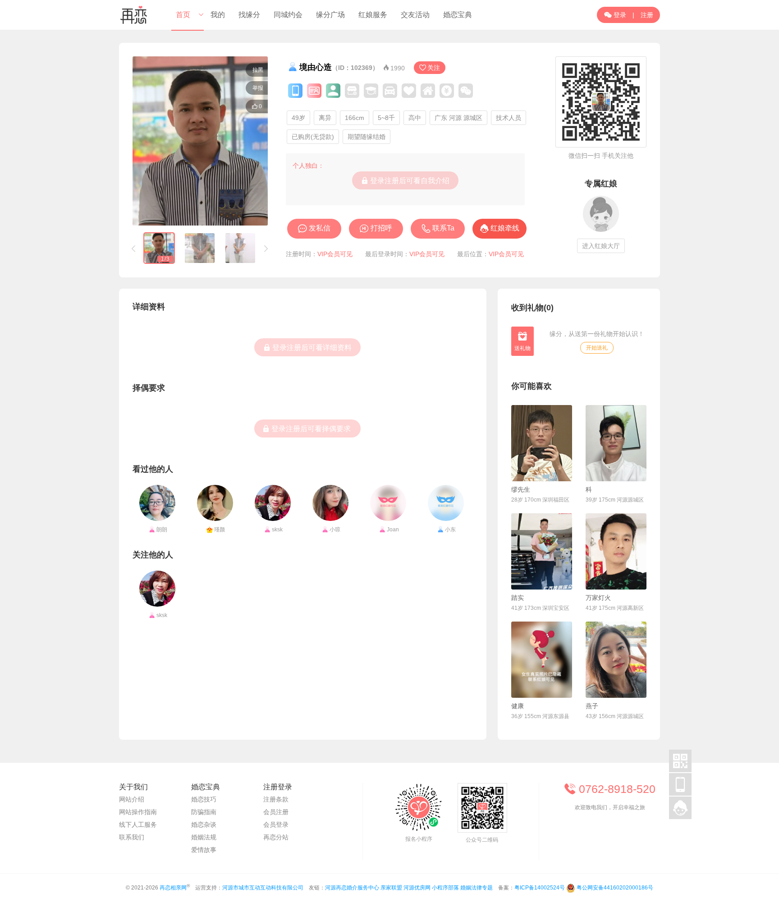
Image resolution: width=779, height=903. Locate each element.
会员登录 (276, 824)
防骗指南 (203, 811)
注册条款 (276, 799)
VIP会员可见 (335, 254)
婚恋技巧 (203, 799)
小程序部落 (445, 888)
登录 (615, 14)
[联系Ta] (541, 443)
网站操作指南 (138, 811)
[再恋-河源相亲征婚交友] (134, 15)
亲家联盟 (391, 888)
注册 (647, 14)
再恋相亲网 (173, 888)
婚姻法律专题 (476, 888)
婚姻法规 (203, 837)
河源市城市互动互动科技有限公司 (262, 888)
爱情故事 (203, 849)
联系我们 (131, 837)
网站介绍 (131, 799)
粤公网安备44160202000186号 (615, 888)
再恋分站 (276, 837)
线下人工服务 (138, 824)
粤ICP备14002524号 (539, 888)
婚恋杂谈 (203, 824)
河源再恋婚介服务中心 (352, 888)
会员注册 (276, 811)
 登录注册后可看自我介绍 (405, 180)
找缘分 (249, 14)
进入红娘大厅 (601, 245)
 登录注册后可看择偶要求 (306, 428)
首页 (183, 14)
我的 (218, 14)
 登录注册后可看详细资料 (307, 347)
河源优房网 (417, 888)
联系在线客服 (610, 831)
